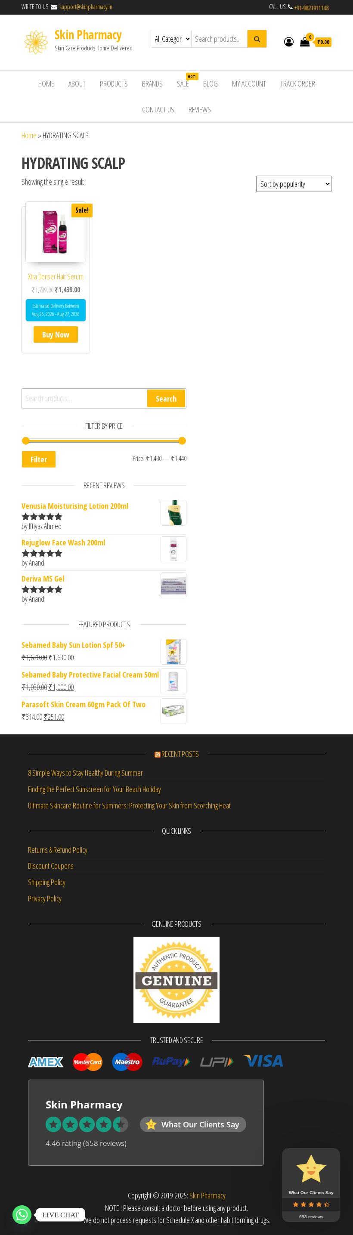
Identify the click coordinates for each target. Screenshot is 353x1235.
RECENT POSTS (179, 754)
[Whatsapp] (21, 1214)
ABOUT (77, 83)
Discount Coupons (51, 865)
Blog (210, 83)
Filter (39, 459)
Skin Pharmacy (88, 34)
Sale (186, 81)
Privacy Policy (45, 898)
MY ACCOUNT (249, 83)
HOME (46, 83)
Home (29, 135)
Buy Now (55, 334)
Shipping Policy (46, 882)
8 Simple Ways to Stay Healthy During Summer (85, 773)
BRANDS (152, 83)
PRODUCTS (114, 83)
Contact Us (158, 109)
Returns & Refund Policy (57, 850)
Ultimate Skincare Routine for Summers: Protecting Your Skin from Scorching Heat (129, 805)
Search (166, 398)
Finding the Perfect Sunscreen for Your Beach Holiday (94, 789)
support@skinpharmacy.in (85, 7)
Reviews (200, 109)
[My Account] (289, 41)
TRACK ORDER (297, 83)
